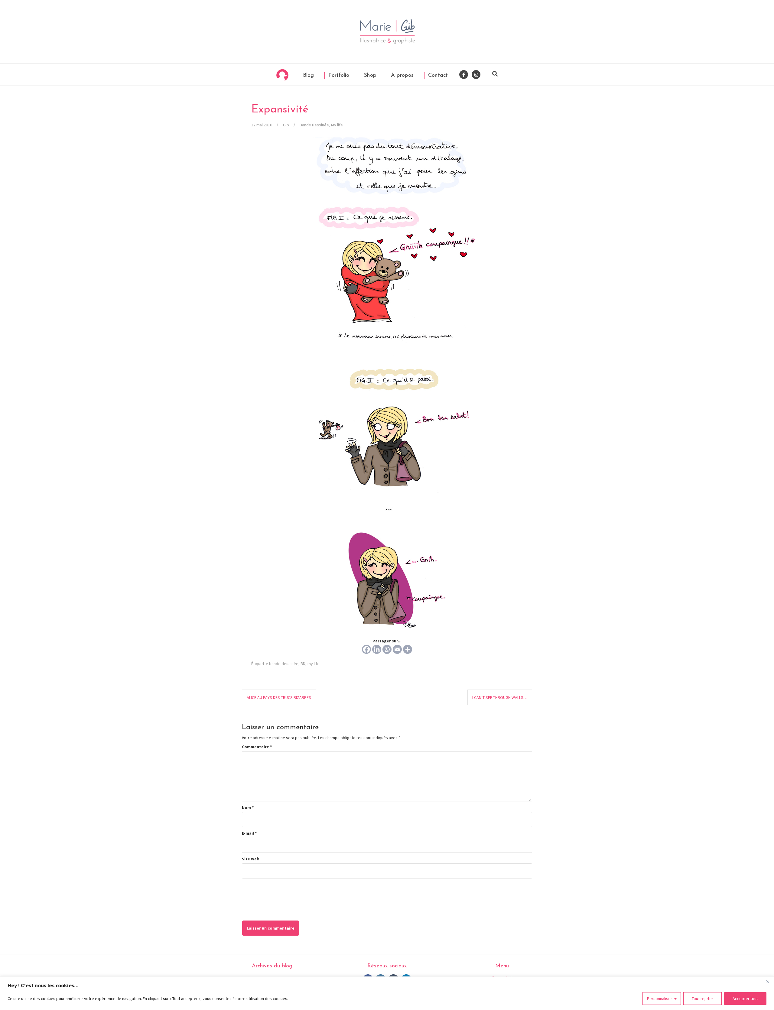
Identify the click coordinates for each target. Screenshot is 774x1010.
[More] (407, 649)
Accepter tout (745, 998)
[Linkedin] (376, 649)
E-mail (249, 833)
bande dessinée (283, 663)
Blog (307, 75)
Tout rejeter (702, 998)
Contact (437, 75)
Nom (248, 807)
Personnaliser (659, 998)
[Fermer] (767, 981)
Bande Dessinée (314, 125)
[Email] (397, 649)
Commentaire (257, 746)
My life (337, 125)
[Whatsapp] (387, 649)
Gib (286, 125)
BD (303, 663)
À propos (401, 75)
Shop (369, 75)
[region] (387, 993)
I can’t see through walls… (499, 697)
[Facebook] (366, 649)
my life (313, 663)
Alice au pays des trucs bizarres (279, 697)
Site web (250, 859)
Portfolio (338, 75)
